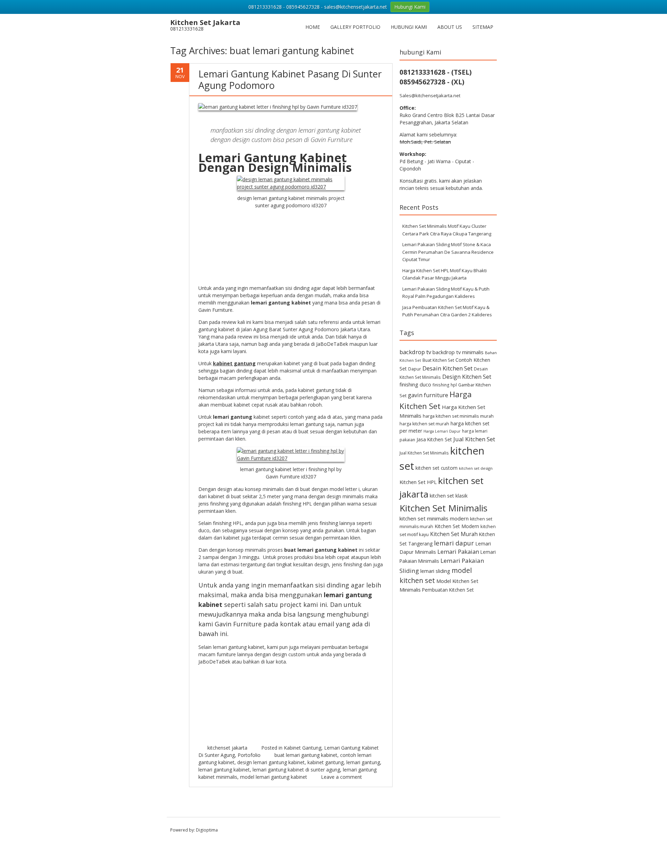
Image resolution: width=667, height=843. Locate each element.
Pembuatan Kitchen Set (448, 589)
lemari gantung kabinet (224, 769)
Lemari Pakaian (458, 552)
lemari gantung (363, 762)
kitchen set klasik (449, 495)
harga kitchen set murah (424, 424)
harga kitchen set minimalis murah (458, 416)
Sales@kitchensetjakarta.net (430, 95)
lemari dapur (454, 543)
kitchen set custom (436, 468)
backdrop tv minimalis (458, 352)
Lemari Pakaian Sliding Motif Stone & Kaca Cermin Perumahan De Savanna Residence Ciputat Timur (448, 251)
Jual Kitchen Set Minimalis (424, 453)
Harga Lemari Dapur (442, 431)
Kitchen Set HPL (418, 481)
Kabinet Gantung (302, 747)
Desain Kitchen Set (447, 368)
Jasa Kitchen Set (434, 439)
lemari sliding (435, 571)
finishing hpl (445, 384)
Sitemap (482, 27)
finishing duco (415, 384)
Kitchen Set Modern (457, 526)
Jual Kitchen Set (474, 439)
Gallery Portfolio (355, 27)
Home (312, 27)
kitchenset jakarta (227, 747)
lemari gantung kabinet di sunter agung (296, 769)
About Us (449, 27)
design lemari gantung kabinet (271, 762)
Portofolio (249, 755)
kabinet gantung (325, 762)
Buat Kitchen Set (438, 360)
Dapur (414, 369)
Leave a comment (341, 777)
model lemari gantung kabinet (273, 777)
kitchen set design (476, 468)
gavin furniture (428, 395)
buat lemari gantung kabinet (305, 755)
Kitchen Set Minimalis (443, 508)
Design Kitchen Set (466, 377)
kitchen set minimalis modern (434, 518)
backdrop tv (415, 352)
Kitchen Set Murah (454, 534)
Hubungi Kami (409, 27)
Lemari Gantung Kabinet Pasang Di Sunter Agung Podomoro (290, 79)
